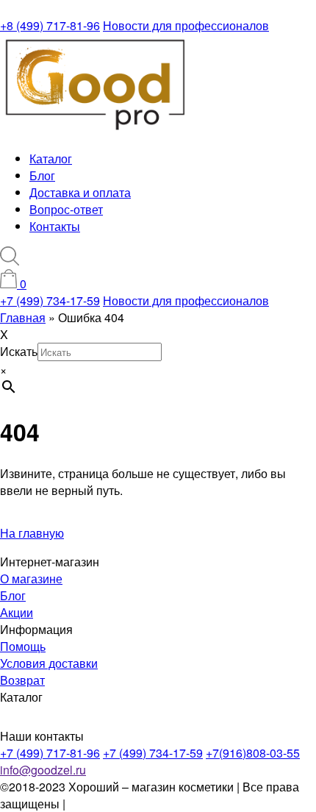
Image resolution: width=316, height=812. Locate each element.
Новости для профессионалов (186, 25)
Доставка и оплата (80, 192)
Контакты (54, 226)
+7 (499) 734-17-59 (50, 300)
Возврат (22, 680)
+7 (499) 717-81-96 (50, 752)
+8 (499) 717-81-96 (50, 25)
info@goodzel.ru (43, 769)
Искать (18, 351)
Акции (16, 612)
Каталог (50, 158)
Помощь (23, 646)
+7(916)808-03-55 (253, 752)
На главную (32, 532)
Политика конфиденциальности (154, 803)
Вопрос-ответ (66, 209)
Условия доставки (49, 663)
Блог (42, 175)
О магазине (31, 578)
